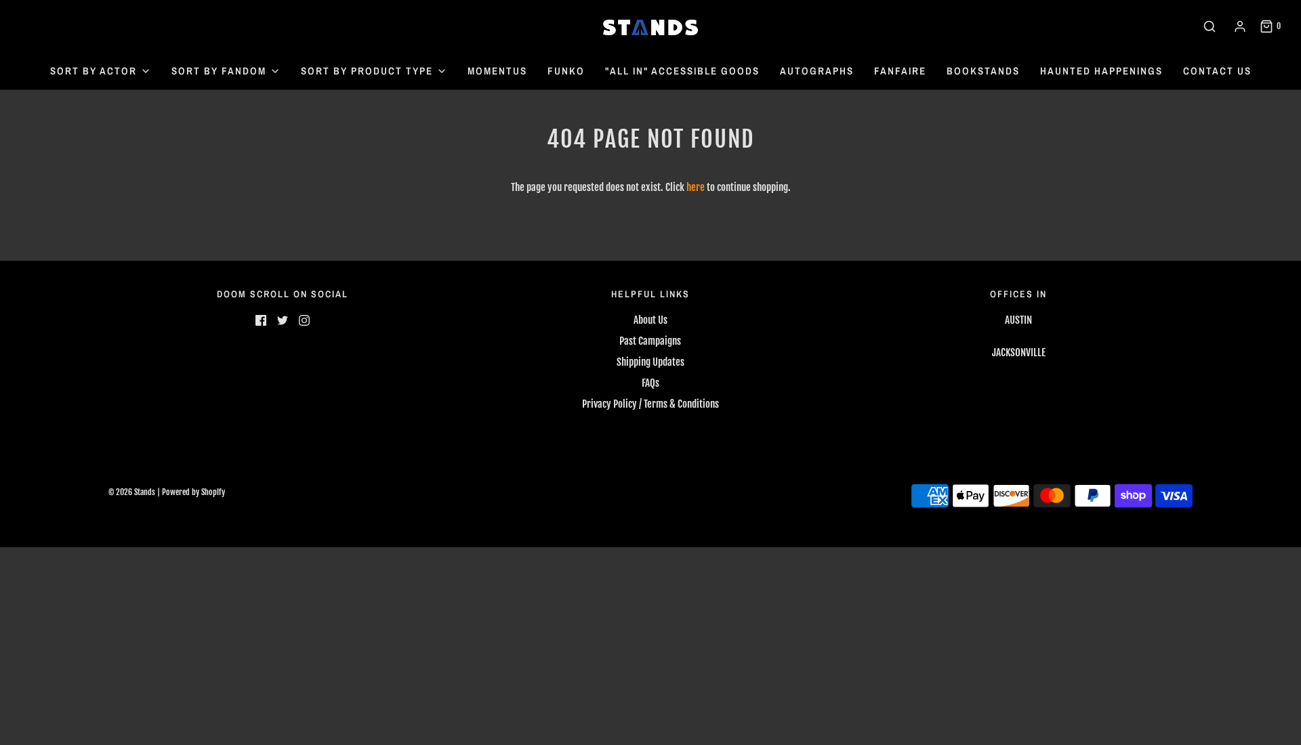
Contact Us (1217, 71)
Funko (566, 71)
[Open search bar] (1209, 26)
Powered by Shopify (193, 492)
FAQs (650, 383)
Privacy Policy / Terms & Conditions (650, 404)
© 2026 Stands (131, 492)
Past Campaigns (650, 341)
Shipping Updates (650, 362)
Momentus (497, 71)
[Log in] (1240, 26)
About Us (650, 320)
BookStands (983, 71)
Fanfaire (900, 71)
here (695, 187)
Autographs (817, 71)
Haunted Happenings (1101, 71)
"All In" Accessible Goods (682, 71)
